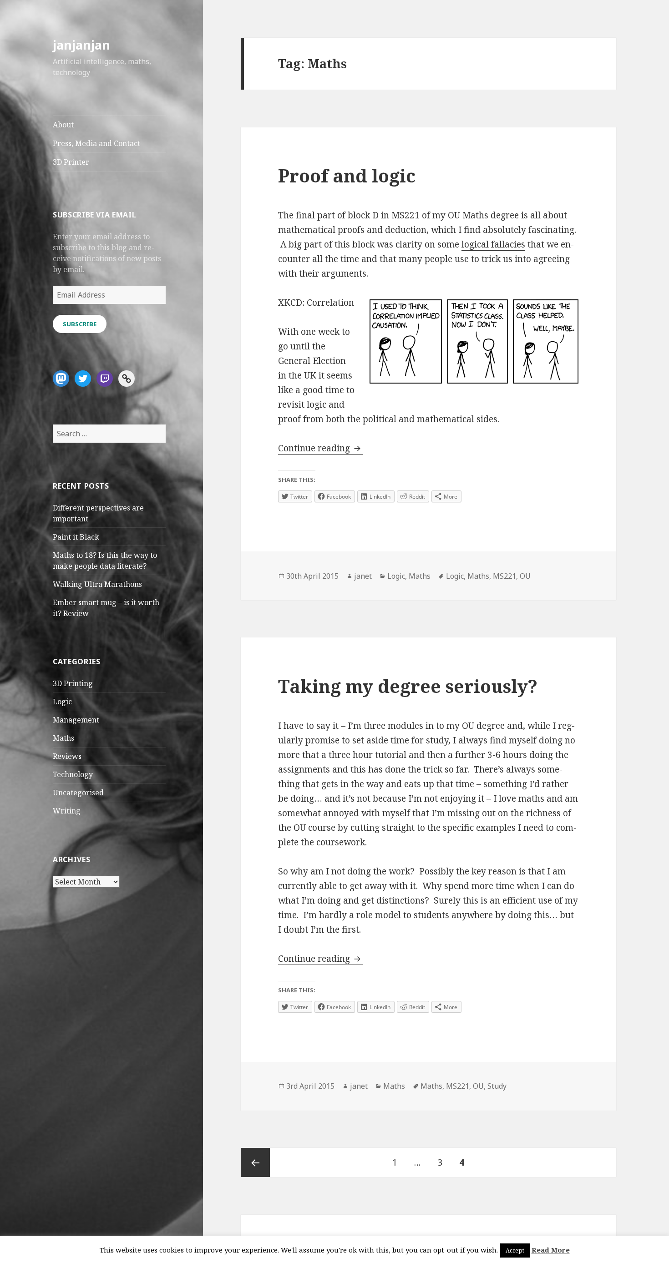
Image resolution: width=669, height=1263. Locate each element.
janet (363, 576)
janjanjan (81, 44)
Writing (67, 811)
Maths (63, 738)
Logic (62, 702)
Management (76, 720)
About (63, 125)
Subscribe (79, 324)
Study (497, 1086)
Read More (551, 1249)
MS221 (504, 576)
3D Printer (71, 162)
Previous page (255, 1162)
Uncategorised (78, 793)
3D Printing (73, 683)
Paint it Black (76, 537)
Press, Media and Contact (96, 143)
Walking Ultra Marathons (97, 584)
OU (525, 576)
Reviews (67, 756)
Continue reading (320, 448)
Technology (73, 774)
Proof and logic (347, 175)
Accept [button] (515, 1250)
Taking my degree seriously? (407, 686)
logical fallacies (493, 244)
